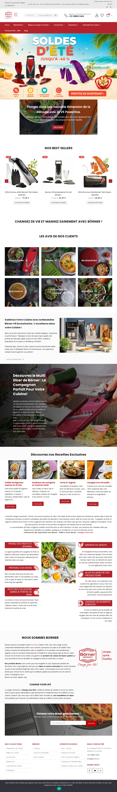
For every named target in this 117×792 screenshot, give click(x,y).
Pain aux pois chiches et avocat (99, 483)
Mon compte (39, 755)
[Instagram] (110, 6)
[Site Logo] (11, 15)
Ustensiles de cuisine (91, 25)
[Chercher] (55, 15)
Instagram (100, 768)
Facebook (89, 768)
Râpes (49, 260)
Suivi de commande (41, 750)
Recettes (87, 291)
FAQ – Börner (66, 746)
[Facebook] (107, 6)
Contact (37, 746)
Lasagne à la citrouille (71, 482)
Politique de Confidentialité (71, 759)
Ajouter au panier (22, 203)
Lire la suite (10, 504)
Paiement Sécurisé (68, 750)
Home (7, 25)
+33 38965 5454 (93, 752)
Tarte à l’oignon (40, 482)
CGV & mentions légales (70, 755)
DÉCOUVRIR (58, 127)
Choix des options (58, 203)
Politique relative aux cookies (72, 763)
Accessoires (58, 25)
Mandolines (18, 25)
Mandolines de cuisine (15, 746)
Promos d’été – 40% (12, 31)
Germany (35, 642)
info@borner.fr (93, 756)
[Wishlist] (102, 15)
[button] (6, 181)
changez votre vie (84, 530)
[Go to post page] (17, 469)
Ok (59, 788)
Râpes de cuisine (13, 750)
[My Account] (97, 15)
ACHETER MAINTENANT (14, 359)
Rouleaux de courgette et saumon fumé (16, 483)
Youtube (95, 768)
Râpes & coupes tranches (38, 25)
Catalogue (10, 768)
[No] (114, 786)
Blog (26, 31)
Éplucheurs (72, 25)
